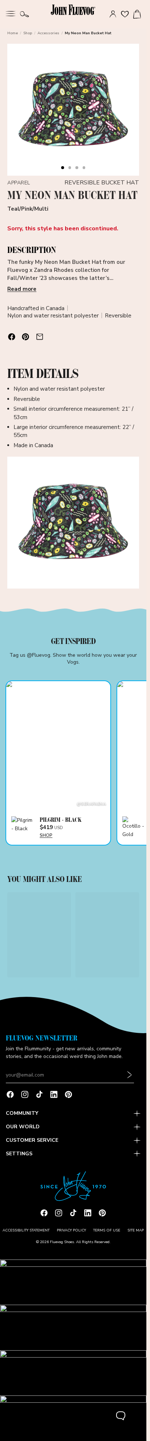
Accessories (48, 33)
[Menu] (10, 12)
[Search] (24, 14)
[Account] (113, 14)
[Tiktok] (39, 1094)
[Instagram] (24, 1094)
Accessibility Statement (26, 1230)
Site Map (135, 1230)
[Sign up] (129, 1075)
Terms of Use (106, 1230)
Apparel (18, 182)
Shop (27, 33)
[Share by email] (39, 336)
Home (12, 33)
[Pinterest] (68, 1094)
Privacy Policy (71, 1230)
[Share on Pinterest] (25, 336)
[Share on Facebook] (11, 336)
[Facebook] (10, 1094)
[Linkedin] (54, 1094)
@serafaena (91, 804)
